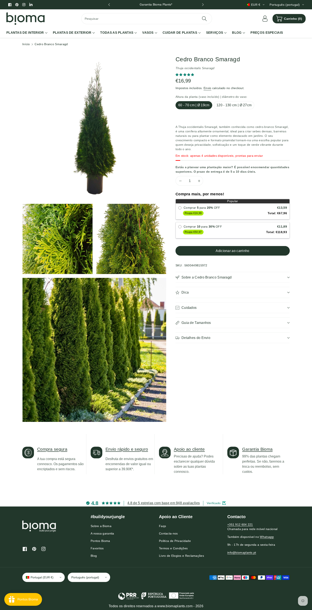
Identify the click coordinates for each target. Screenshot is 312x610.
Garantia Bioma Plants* (156, 4)
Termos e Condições (173, 548)
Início (26, 44)
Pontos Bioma (100, 541)
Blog (94, 555)
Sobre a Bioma (101, 526)
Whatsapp (267, 537)
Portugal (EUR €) (42, 577)
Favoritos (97, 548)
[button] (289, 18)
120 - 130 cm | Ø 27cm (234, 105)
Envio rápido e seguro (126, 449)
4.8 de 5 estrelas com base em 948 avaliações (163, 503)
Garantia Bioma (257, 449)
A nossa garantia (102, 533)
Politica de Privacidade (175, 541)
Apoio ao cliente (189, 449)
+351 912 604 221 (240, 524)
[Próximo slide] (203, 4)
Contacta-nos (168, 533)
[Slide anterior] (109, 4)
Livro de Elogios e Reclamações (181, 555)
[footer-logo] (39, 526)
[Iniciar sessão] (265, 18)
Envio (207, 88)
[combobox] (147, 18)
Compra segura (52, 449)
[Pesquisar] (204, 18)
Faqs (162, 526)
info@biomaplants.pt (241, 552)
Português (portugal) (85, 577)
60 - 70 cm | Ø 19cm (193, 105)
